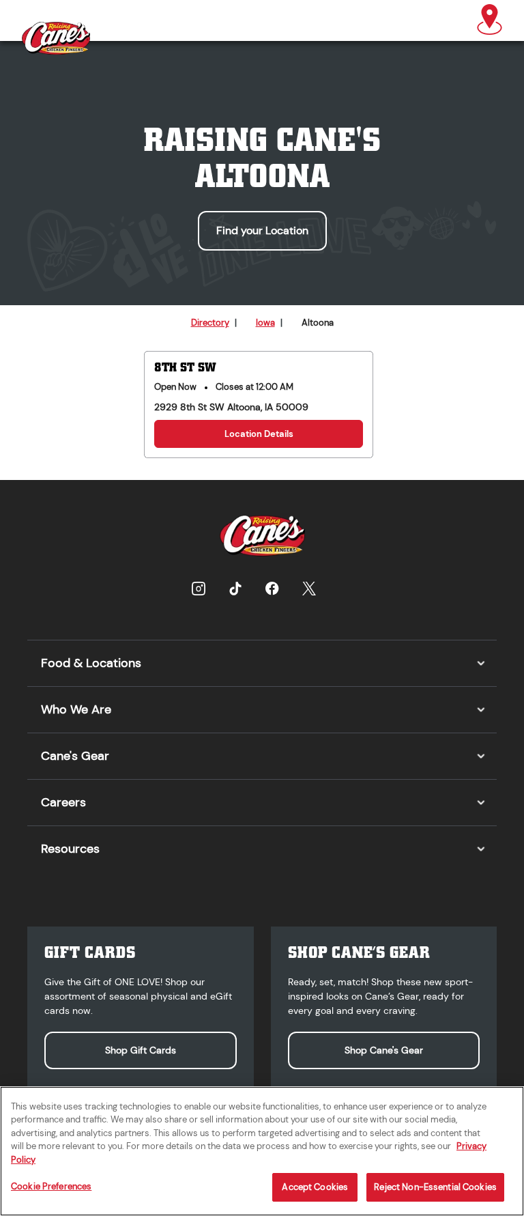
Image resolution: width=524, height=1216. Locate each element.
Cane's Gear (75, 756)
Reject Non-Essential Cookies (435, 1187)
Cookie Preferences (51, 1186)
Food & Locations (91, 663)
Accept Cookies (315, 1187)
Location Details (258, 434)
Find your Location (262, 230)
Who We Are (76, 709)
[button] (489, 20)
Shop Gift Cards (140, 1050)
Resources (70, 848)
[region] (262, 1151)
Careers (63, 802)
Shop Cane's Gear (384, 1050)
